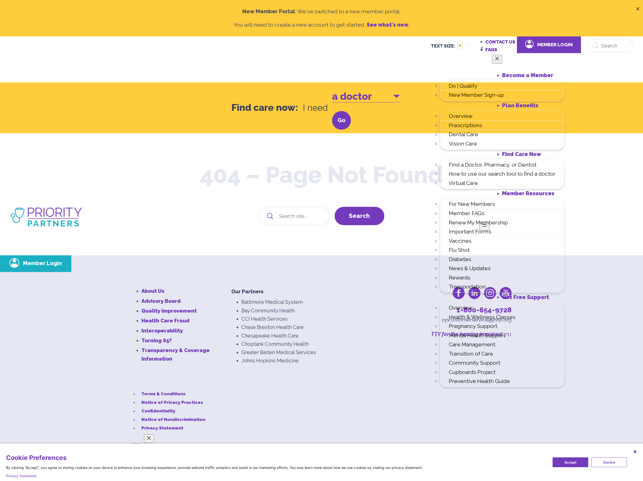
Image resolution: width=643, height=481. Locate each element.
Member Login (555, 44)
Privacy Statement (21, 476)
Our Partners (247, 291)
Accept (570, 462)
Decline (609, 462)
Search (359, 215)
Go (341, 120)
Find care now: (264, 107)
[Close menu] (497, 59)
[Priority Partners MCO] (46, 217)
